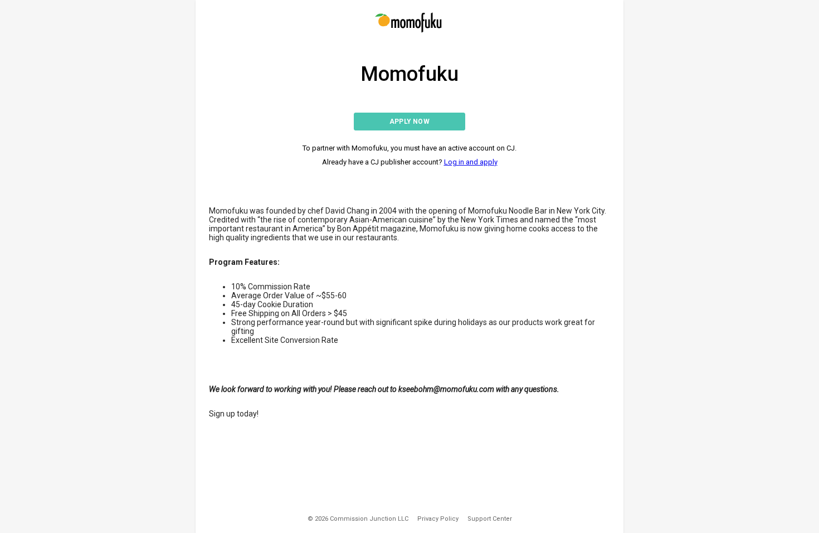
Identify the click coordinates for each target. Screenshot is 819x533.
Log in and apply (471, 162)
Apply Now (409, 121)
